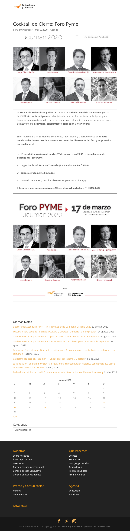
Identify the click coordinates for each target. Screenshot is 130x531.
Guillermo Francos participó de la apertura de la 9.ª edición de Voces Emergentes (56, 336)
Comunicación (20, 494)
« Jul (15, 416)
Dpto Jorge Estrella (79, 463)
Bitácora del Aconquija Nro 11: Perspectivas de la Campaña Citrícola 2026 (52, 326)
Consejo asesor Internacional (28, 466)
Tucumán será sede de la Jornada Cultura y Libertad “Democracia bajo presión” (55, 331)
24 (15, 407)
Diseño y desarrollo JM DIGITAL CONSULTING (86, 526)
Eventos (73, 455)
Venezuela (74, 490)
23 (104, 402)
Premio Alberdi (77, 474)
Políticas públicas (78, 470)
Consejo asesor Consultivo (27, 470)
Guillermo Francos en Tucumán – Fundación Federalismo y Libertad (49, 358)
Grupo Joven (75, 466)
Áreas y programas (23, 459)
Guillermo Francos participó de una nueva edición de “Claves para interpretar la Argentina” (61, 341)
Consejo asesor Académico (27, 474)
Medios (17, 490)
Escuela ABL (75, 459)
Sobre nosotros (21, 455)
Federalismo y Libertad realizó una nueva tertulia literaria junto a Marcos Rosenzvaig (58, 372)
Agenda (54, 29)
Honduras (74, 494)
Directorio (18, 463)
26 (44, 407)
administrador (24, 29)
